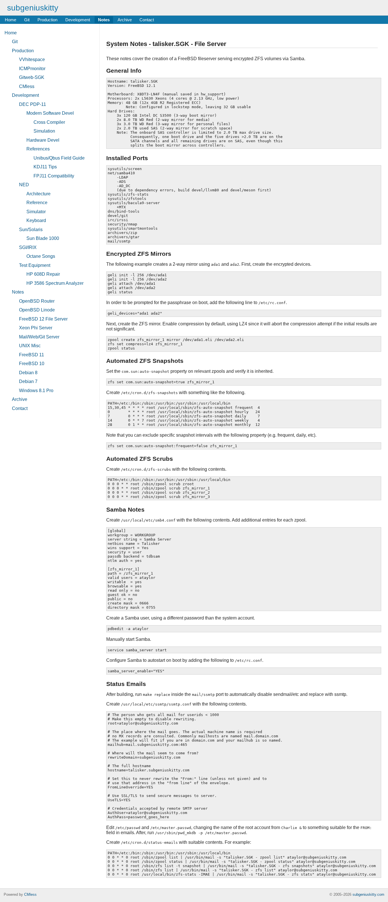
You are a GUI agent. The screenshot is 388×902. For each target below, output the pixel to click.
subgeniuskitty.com (368, 894)
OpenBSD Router (37, 301)
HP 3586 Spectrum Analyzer (55, 283)
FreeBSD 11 (31, 354)
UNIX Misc (30, 345)
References (38, 149)
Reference (36, 202)
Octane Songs (40, 256)
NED (24, 184)
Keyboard (36, 220)
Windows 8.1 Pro (36, 390)
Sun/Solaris (31, 229)
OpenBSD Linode (37, 309)
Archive (125, 19)
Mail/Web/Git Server (39, 336)
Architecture (38, 193)
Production (47, 19)
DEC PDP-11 (32, 104)
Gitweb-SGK (31, 77)
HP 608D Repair (43, 274)
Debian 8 (28, 372)
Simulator (36, 211)
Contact (146, 19)
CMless (26, 86)
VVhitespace (32, 59)
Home (10, 19)
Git (27, 19)
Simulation (44, 131)
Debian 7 (28, 381)
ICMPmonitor (32, 68)
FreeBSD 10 (31, 363)
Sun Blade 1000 (42, 238)
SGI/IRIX (28, 247)
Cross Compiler (49, 122)
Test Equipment (34, 265)
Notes (104, 19)
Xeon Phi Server (35, 327)
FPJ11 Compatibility (54, 175)
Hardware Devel (42, 140)
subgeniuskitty (32, 7)
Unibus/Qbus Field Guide (59, 158)
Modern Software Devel (50, 113)
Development (77, 19)
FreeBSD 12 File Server (43, 319)
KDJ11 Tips (45, 166)
